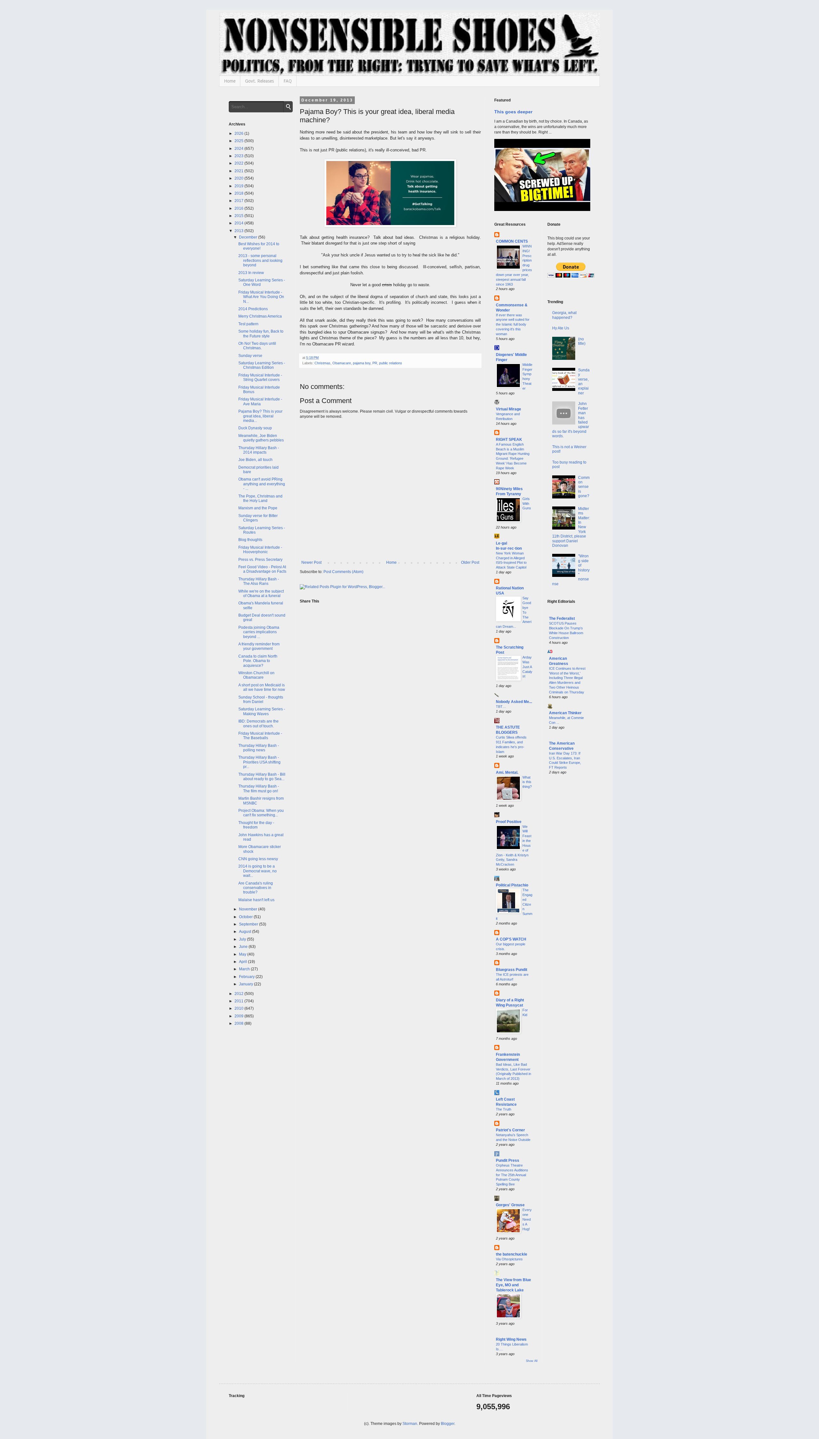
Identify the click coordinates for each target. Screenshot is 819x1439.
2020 (239, 178)
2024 (239, 148)
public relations (390, 363)
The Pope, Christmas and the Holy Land (260, 498)
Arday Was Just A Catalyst (527, 666)
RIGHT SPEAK (509, 439)
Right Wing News (511, 1339)
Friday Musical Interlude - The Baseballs (260, 735)
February (247, 976)
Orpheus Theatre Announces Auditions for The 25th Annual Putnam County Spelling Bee (512, 1174)
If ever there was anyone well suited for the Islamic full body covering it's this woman (512, 324)
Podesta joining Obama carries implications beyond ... (258, 632)
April (243, 961)
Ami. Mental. (507, 772)
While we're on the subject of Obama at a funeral (261, 593)
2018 (239, 193)
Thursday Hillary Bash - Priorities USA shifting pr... (259, 762)
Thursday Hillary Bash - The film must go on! (258, 788)
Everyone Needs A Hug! (527, 1219)
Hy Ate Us (560, 328)
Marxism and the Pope (257, 508)
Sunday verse (250, 355)
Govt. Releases (259, 81)
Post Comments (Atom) (343, 572)
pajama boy (361, 363)
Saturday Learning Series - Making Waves (261, 711)
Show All (531, 1360)
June (244, 946)
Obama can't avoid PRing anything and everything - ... (261, 484)
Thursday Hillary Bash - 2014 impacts (258, 450)
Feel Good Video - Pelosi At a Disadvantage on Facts (262, 569)
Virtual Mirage (508, 409)
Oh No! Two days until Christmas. (257, 345)
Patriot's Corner (510, 1130)
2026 (239, 133)
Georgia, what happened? (564, 315)
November (248, 909)
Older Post (470, 562)
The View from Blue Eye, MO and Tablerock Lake (513, 1285)
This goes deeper (513, 111)
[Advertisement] (569, 883)
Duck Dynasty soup (255, 428)
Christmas (322, 363)
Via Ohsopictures (509, 1259)
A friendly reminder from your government (259, 646)
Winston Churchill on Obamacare (256, 675)
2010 (239, 1008)
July (243, 939)
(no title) (581, 341)
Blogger (447, 1423)
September (249, 924)
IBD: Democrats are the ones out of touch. (258, 723)
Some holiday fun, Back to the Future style (260, 333)
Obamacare (341, 363)
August (245, 931)
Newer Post (311, 562)
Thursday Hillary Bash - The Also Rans (258, 581)
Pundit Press (507, 1160)
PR (374, 363)
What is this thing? (527, 782)
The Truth (503, 1109)
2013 (239, 231)
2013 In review (251, 273)
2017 (239, 200)
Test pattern (248, 324)
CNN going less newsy (258, 859)
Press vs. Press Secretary (260, 559)
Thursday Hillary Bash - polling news (258, 747)
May (243, 954)
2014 (239, 223)
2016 (239, 208)
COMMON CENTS (512, 241)
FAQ (287, 81)
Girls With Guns (526, 503)
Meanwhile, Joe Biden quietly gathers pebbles (261, 437)
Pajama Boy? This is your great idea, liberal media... (260, 416)
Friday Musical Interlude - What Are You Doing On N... (261, 297)
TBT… (501, 706)
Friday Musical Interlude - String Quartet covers (260, 377)
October (246, 917)
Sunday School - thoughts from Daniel (260, 699)
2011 (239, 1001)
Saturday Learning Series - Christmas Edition (261, 365)
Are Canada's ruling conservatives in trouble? (255, 888)
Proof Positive (508, 822)
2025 (239, 141)
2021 (239, 171)
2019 (239, 186)
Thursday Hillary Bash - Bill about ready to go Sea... (261, 776)
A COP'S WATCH (511, 939)
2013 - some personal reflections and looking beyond (260, 260)
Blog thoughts (250, 540)
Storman (409, 1423)
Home (229, 81)
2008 (239, 1023)
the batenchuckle (511, 1254)
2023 (239, 156)
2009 (239, 1016)
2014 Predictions (253, 309)
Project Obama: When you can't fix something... (261, 812)
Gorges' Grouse (510, 1205)
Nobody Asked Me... (514, 701)
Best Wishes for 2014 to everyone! (258, 246)
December (248, 237)
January (246, 984)
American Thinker (565, 713)
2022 (239, 163)
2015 (239, 216)
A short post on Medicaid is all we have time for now (261, 687)
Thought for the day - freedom (256, 825)
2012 (239, 993)
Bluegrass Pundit (511, 969)
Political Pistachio (512, 885)
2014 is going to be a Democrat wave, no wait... (257, 871)
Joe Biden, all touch (255, 459)
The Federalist (562, 618)
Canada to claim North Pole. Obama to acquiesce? (257, 661)
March (245, 969)
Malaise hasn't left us (256, 900)
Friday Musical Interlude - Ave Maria (260, 401)
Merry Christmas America (260, 316)
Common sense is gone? (584, 486)
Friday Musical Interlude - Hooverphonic (260, 549)
